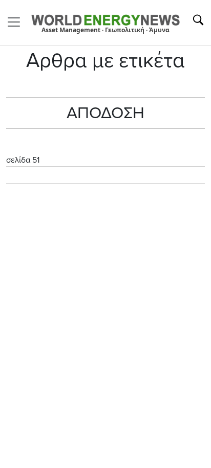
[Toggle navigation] (17, 22)
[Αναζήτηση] (198, 20)
